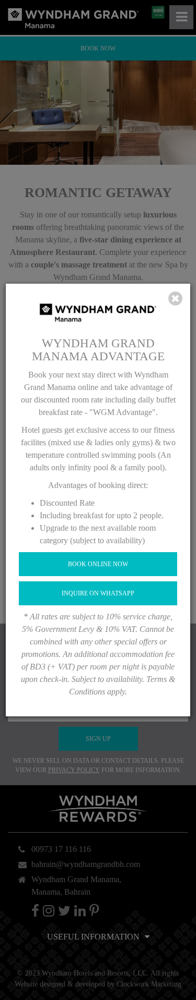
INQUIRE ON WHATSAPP (98, 593)
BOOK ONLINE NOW (98, 564)
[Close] (175, 298)
